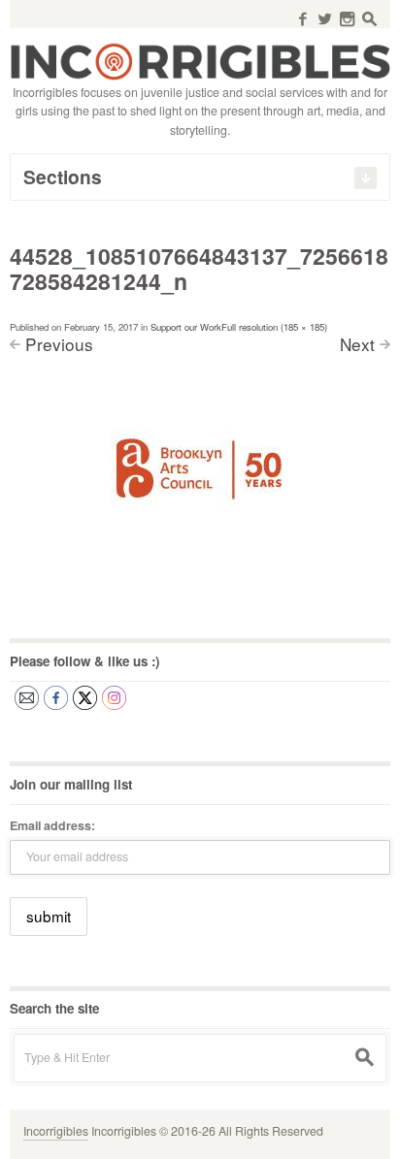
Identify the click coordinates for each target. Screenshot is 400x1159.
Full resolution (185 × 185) (274, 327)
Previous (59, 344)
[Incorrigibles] (200, 60)
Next (357, 344)
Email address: (52, 825)
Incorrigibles (55, 1131)
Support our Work (185, 327)
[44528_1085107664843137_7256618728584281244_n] (200, 472)
